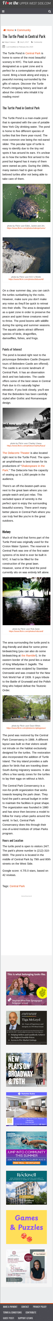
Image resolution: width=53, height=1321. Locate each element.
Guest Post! (8, 1318)
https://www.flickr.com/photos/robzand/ (26, 631)
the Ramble (28, 655)
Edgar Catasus (9, 42)
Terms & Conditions (12, 1312)
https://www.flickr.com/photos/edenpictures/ (26, 228)
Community (38, 42)
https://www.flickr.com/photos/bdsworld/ (26, 279)
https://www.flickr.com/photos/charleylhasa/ (26, 445)
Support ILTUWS (25, 1318)
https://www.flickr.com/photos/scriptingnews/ (26, 728)
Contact (25, 1306)
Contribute (31, 1312)
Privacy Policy (39, 1306)
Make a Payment (10, 1306)
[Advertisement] (26, 926)
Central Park (32, 53)
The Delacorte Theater (16, 452)
